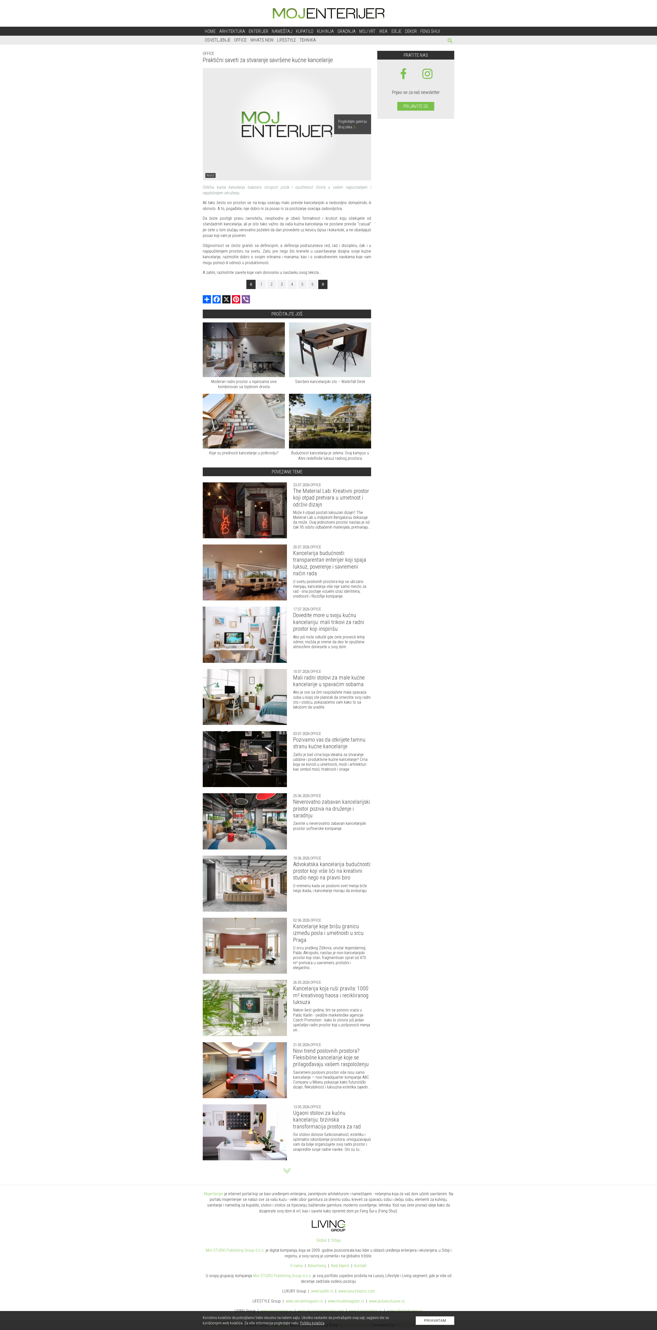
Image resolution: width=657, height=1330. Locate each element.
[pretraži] (450, 41)
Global (321, 1240)
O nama (296, 1265)
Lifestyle (286, 40)
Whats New (262, 40)
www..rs (322, 1291)
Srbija (336, 1240)
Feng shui (430, 31)
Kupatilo (304, 31)
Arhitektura (232, 31)
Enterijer (258, 31)
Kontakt (360, 1265)
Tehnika (307, 40)
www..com (356, 1291)
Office (240, 40)
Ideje (396, 31)
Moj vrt (367, 31)
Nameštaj (282, 31)
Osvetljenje (217, 40)
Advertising (317, 1265)
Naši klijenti (340, 1265)
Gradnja (346, 31)
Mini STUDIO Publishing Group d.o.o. (235, 1250)
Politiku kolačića (312, 1323)
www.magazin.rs (304, 1301)
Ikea (383, 31)
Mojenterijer (213, 1193)
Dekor (411, 31)
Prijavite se (415, 106)
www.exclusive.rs (387, 1301)
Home (210, 31)
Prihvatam (435, 1320)
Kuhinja (325, 31)
